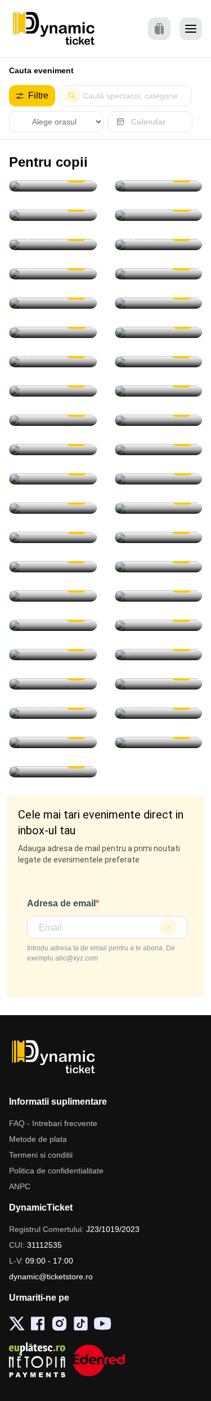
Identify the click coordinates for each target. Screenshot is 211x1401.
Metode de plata (38, 1139)
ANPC (19, 1186)
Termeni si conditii (41, 1154)
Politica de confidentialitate (56, 1170)
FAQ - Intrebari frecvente (53, 1123)
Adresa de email (61, 903)
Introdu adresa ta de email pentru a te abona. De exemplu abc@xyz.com (101, 953)
